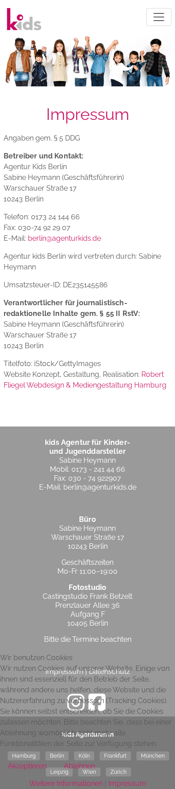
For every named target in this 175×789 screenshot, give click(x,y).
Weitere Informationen (66, 783)
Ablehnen (79, 766)
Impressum (127, 783)
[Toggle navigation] (158, 17)
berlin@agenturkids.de (64, 238)
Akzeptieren (27, 766)
